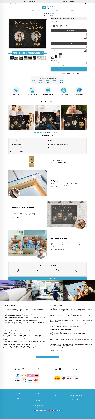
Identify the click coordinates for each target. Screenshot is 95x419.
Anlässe (37, 10)
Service (9, 3)
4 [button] (48, 129)
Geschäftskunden (38, 396)
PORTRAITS (18, 398)
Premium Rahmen (56, 54)
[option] (27, 1)
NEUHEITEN (18, 395)
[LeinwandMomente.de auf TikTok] (77, 399)
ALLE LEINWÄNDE (18, 393)
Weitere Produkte (70, 10)
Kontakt (37, 398)
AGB (37, 407)
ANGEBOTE (18, 402)
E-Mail (56, 395)
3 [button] (47, 129)
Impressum (37, 403)
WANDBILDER (17, 396)
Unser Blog (37, 393)
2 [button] (46, 129)
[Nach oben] (27, 375)
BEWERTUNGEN (18, 403)
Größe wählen (54, 60)
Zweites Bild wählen (69, 43)
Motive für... (50, 10)
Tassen (32, 10)
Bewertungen (62, 10)
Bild (51, 28)
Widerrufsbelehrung (37, 402)
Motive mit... (43, 10)
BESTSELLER (18, 400)
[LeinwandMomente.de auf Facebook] (75, 399)
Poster (28, 10)
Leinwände (23, 10)
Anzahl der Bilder (54, 24)
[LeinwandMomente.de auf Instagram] (73, 399)
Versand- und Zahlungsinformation (37, 405)
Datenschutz (37, 400)
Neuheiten (56, 10)
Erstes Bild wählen (70, 30)
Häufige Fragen (14, 3)
